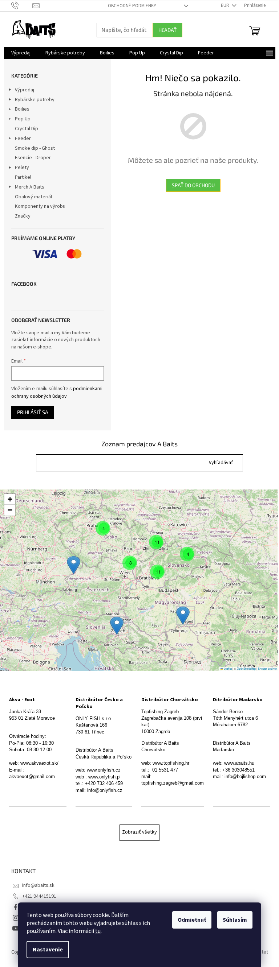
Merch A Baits (29, 187)
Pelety (22, 167)
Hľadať (167, 30)
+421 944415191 (39, 896)
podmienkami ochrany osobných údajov (56, 392)
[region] (139, 580)
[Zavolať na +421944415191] (22, 5)
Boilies (22, 109)
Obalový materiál (33, 197)
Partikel (23, 177)
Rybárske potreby (34, 99)
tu (98, 931)
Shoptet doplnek (267, 668)
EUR (225, 5)
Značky (23, 216)
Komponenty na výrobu (40, 206)
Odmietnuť (192, 920)
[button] (221, 463)
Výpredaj (24, 90)
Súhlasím (235, 920)
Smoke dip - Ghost (35, 148)
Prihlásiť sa (32, 412)
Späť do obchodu (193, 185)
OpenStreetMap (246, 668)
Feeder (23, 138)
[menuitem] (21, 53)
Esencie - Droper (33, 157)
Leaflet (227, 668)
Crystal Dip (26, 128)
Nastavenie (48, 950)
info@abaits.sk (38, 885)
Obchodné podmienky (132, 6)
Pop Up (23, 119)
